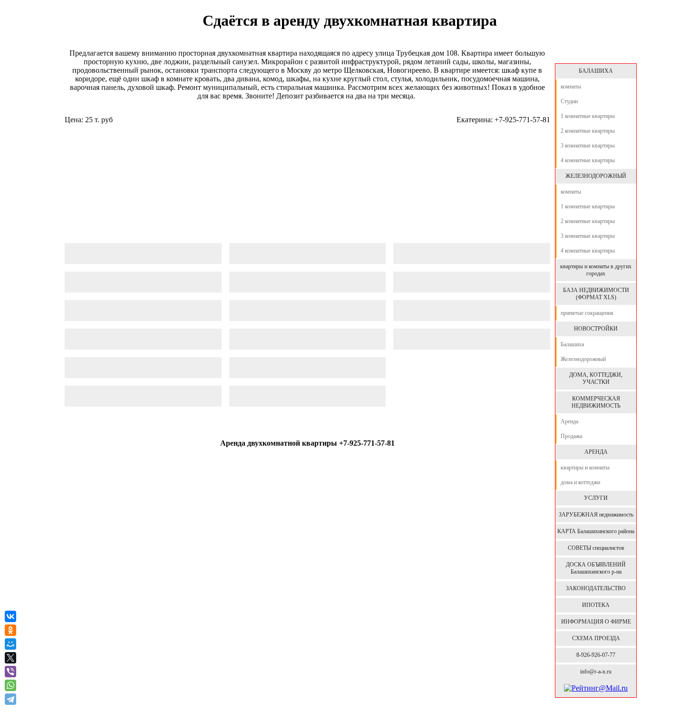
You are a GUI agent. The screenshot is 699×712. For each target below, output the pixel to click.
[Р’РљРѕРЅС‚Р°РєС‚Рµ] (10, 616)
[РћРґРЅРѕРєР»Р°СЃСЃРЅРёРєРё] (10, 630)
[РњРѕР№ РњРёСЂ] (10, 644)
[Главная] (595, 53)
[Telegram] (11, 699)
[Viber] (10, 671)
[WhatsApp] (10, 685)
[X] (10, 657)
